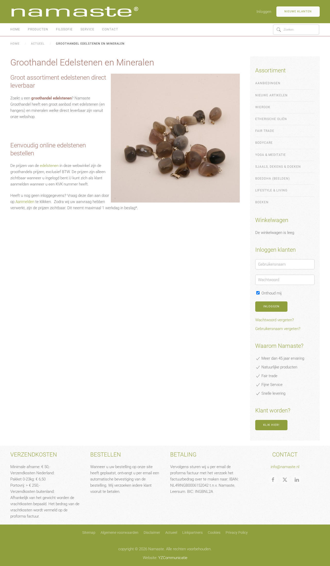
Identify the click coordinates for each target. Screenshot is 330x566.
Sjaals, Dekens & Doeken (278, 166)
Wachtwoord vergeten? (274, 320)
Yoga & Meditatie (270, 155)
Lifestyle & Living (271, 190)
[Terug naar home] (74, 11)
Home (15, 29)
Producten (38, 29)
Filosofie (64, 29)
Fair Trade (264, 131)
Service (87, 29)
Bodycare (264, 143)
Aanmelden (24, 201)
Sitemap (88, 532)
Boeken (262, 202)
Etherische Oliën (271, 119)
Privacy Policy (237, 532)
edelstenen (49, 165)
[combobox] (296, 29)
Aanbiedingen (267, 83)
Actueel (171, 532)
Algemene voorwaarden (119, 532)
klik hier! (271, 425)
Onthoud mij (271, 293)
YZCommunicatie (172, 557)
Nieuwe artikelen (271, 95)
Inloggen (264, 11)
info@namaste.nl (285, 466)
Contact (110, 29)
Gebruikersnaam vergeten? (277, 328)
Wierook (262, 107)
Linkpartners (192, 532)
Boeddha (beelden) (272, 178)
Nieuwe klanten (298, 11)
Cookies (214, 532)
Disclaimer (152, 532)
